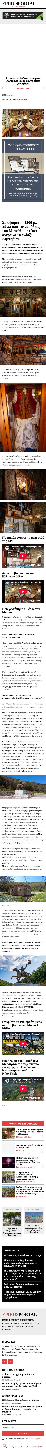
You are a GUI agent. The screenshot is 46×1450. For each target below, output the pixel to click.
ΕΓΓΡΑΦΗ (21, 1433)
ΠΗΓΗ (4, 1106)
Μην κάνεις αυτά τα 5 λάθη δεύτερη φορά (29, 1146)
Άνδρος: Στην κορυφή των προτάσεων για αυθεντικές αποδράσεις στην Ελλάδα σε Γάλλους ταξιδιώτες (30, 1190)
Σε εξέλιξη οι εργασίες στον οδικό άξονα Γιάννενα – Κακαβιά (34, 1229)
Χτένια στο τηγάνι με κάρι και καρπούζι (18, 1375)
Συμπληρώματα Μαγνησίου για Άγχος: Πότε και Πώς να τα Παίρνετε (29, 1131)
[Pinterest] (14, 106)
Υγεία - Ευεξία (24, 1137)
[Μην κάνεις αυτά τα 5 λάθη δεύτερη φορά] (8, 1148)
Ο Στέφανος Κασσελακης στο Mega (23, 1255)
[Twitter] (9, 106)
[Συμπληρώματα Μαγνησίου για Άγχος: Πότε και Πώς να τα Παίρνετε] (8, 1133)
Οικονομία (22, 1196)
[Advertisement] (23, 48)
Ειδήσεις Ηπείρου (25, 1167)
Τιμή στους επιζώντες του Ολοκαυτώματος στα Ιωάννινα (12, 1232)
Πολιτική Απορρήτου (34, 1439)
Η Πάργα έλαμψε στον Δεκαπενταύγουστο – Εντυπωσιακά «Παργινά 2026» (28, 1161)
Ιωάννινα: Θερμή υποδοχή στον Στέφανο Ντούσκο (21, 1285)
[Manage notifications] (4, 1445)
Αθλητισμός (6, 1415)
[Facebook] (4, 106)
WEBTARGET (37, 1447)
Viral (20, 1150)
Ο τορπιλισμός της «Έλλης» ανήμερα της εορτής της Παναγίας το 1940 (22, 1384)
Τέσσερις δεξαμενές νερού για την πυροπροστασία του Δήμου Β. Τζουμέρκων (22, 1294)
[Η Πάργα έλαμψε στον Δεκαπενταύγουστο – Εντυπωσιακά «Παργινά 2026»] (8, 1162)
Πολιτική (23, 88)
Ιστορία (5, 1389)
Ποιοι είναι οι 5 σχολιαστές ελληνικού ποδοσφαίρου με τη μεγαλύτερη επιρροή (20, 1263)
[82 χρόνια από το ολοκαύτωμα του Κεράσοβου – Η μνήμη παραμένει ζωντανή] (8, 1177)
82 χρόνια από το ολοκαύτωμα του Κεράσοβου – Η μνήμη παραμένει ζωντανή (27, 1175)
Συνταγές (5, 1380)
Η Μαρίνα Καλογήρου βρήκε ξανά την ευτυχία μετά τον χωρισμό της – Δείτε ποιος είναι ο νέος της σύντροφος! (22, 1275)
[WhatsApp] (19, 106)
